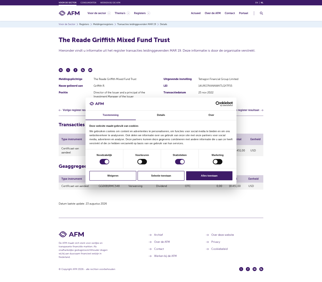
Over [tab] (211, 115)
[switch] (142, 161)
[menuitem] (101, 13)
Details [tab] (161, 115)
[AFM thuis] (69, 13)
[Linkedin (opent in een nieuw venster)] (255, 269)
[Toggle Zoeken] (261, 13)
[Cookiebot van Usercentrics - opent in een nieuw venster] (218, 103)
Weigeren (112, 175)
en (256, 3)
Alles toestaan (209, 175)
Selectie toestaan (161, 175)
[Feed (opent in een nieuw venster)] (261, 269)
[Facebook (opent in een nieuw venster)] (248, 269)
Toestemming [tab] (111, 115)
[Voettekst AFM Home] (99, 234)
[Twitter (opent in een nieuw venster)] (241, 269)
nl (262, 3)
